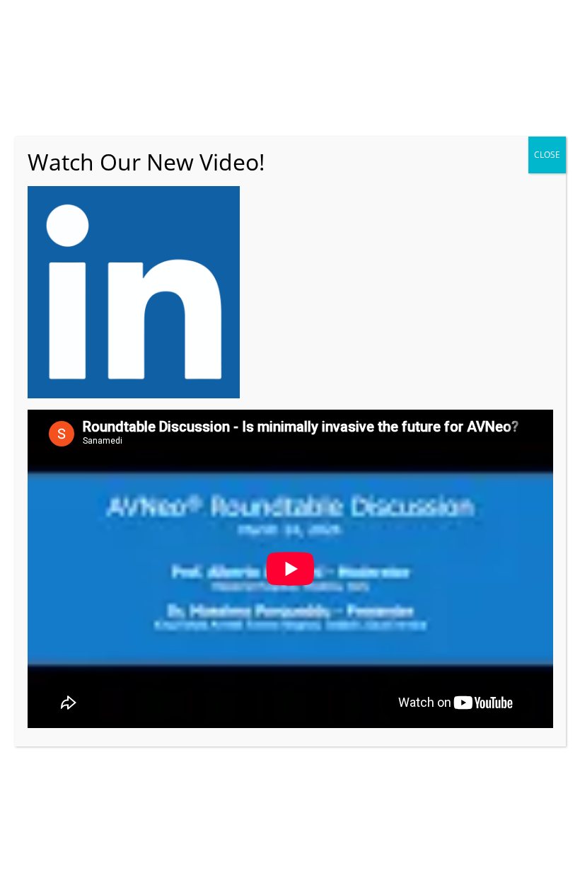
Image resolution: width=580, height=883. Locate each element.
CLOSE (547, 155)
